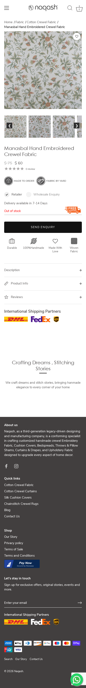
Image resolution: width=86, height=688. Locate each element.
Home (8, 22)
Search (8, 659)
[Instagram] (16, 466)
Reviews (16, 297)
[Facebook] (6, 466)
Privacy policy (13, 543)
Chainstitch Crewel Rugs (21, 504)
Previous (10, 130)
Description (12, 270)
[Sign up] (80, 603)
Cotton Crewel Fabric (42, 22)
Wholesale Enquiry (46, 194)
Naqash (18, 671)
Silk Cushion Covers (18, 497)
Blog (7, 510)
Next (76, 130)
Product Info (19, 283)
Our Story (10, 537)
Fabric (20, 22)
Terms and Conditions (19, 555)
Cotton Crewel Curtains (20, 491)
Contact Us (12, 516)
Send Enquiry (43, 227)
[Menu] (6, 8)
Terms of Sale (13, 549)
